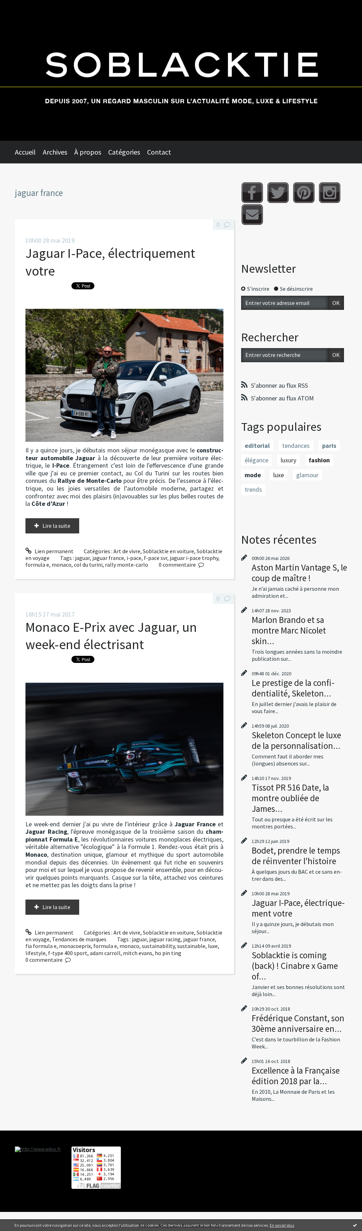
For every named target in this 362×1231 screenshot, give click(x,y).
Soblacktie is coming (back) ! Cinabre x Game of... (295, 965)
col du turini (88, 564)
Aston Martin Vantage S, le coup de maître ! (299, 573)
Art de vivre (126, 551)
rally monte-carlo (126, 564)
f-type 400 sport (67, 953)
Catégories (124, 152)
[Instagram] (329, 192)
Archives (55, 152)
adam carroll (105, 953)
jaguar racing (165, 939)
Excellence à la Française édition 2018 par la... (296, 1076)
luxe (213, 945)
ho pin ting (168, 953)
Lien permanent (54, 551)
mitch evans (137, 953)
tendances (296, 445)
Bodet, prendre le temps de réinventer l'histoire (296, 856)
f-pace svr (155, 557)
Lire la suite (56, 525)
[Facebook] (252, 192)
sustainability (158, 945)
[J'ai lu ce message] (355, 1225)
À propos (87, 152)
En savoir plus (282, 1225)
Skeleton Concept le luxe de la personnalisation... (296, 740)
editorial (257, 445)
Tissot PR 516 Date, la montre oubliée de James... (290, 798)
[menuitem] (29, 152)
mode (253, 475)
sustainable (191, 945)
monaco (61, 564)
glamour (307, 475)
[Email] (252, 214)
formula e (37, 564)
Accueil (25, 152)
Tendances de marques (79, 939)
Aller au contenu (23, 6)
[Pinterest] (304, 192)
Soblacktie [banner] (181, 70)
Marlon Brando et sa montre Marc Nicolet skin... (289, 630)
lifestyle (35, 953)
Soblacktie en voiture (168, 551)
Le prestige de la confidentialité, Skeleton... (293, 688)
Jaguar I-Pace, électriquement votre (298, 908)
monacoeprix (75, 945)
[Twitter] (278, 192)
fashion (319, 460)
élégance (256, 460)
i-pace (134, 557)
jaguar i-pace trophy (194, 557)
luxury (288, 460)
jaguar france (108, 557)
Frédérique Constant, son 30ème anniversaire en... (298, 1023)
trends (253, 489)
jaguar (82, 557)
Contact (159, 152)
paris (329, 445)
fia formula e (41, 945)
